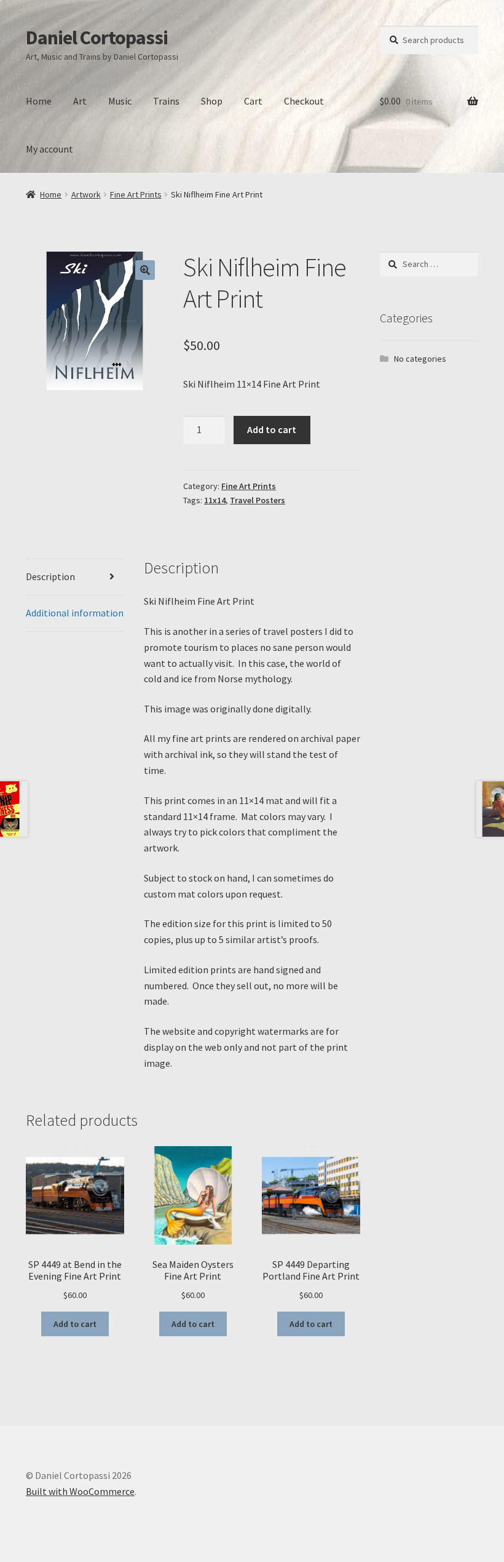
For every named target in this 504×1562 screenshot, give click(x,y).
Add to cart (271, 429)
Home (39, 101)
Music (120, 101)
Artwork (86, 194)
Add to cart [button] (74, 1323)
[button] (145, 270)
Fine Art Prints (136, 194)
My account (49, 149)
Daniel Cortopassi (97, 37)
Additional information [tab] (75, 613)
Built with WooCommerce (80, 1491)
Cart (253, 101)
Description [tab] (50, 576)
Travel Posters (257, 500)
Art (80, 101)
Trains (166, 101)
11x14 (215, 500)
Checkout (304, 101)
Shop (211, 101)
